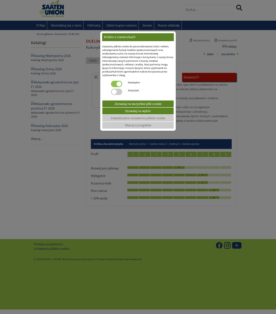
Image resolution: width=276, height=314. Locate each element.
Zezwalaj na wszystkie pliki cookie (138, 104)
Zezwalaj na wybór (138, 111)
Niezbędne (134, 82)
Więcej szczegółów (138, 125)
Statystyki (133, 90)
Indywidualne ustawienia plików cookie (138, 118)
